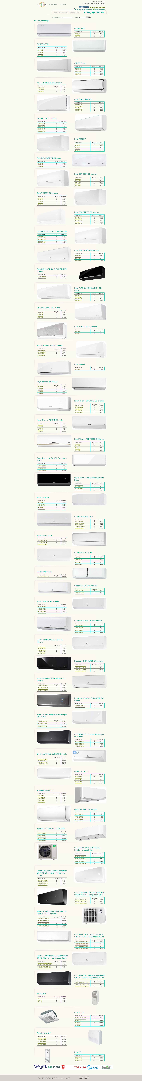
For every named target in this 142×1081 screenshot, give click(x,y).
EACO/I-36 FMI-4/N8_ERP (43, 925)
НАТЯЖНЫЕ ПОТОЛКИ (67, 12)
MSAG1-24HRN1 (41, 802)
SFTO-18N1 (40, 54)
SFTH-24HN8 (78, 74)
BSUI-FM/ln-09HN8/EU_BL (81, 899)
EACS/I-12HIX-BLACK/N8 (80, 667)
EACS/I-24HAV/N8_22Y (43, 690)
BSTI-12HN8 (40, 201)
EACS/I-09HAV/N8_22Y (43, 685)
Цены (81, 1078)
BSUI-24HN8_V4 (78, 300)
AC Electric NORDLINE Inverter (49, 83)
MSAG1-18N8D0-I (79, 819)
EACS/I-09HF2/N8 (41, 648)
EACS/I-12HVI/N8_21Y (43, 760)
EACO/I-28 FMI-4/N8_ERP (43, 923)
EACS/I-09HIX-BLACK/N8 (80, 666)
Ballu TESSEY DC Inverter (47, 193)
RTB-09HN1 (40, 388)
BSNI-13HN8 (77, 333)
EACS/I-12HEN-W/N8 (42, 723)
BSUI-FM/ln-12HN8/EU (42, 881)
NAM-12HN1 (77, 36)
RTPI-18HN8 (77, 449)
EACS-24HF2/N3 (78, 564)
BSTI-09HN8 (40, 199)
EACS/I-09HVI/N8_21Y (43, 759)
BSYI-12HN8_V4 (78, 220)
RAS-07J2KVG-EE (42, 833)
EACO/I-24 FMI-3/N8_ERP (43, 922)
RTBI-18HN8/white (42, 468)
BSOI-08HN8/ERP (41, 236)
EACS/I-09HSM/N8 (79, 627)
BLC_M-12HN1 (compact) (80, 1017)
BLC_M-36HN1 (78, 1022)
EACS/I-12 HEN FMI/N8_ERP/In (82, 984)
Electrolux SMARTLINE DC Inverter (88, 621)
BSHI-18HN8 (40, 316)
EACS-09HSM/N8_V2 (79, 523)
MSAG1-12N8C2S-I (79, 817)
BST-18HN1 (77, 149)
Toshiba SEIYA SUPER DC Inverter (51, 829)
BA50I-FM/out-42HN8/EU (80, 863)
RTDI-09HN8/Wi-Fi (79, 407)
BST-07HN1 (77, 144)
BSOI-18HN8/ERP (41, 241)
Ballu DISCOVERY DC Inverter (49, 158)
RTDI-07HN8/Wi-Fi (79, 405)
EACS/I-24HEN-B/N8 (79, 746)
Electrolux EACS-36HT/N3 (43, 576)
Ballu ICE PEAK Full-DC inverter (49, 346)
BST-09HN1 (77, 145)
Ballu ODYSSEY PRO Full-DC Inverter (52, 231)
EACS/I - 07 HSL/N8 (79, 590)
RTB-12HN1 (40, 390)
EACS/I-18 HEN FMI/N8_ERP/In (82, 986)
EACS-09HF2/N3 (78, 559)
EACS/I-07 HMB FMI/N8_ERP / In (45, 963)
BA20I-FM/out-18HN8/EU (80, 856)
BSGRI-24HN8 (78, 260)
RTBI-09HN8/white (42, 465)
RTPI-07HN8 (77, 444)
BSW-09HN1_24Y (41, 125)
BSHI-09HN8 (40, 312)
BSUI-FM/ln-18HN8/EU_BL (81, 903)
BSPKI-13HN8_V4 (41, 352)
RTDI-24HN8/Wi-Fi (79, 412)
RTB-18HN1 (40, 391)
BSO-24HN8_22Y (78, 110)
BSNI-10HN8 (77, 331)
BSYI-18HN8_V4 (78, 222)
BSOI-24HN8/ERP (41, 242)
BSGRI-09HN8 (78, 255)
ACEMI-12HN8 (41, 91)
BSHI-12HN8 (40, 314)
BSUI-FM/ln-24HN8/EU (42, 885)
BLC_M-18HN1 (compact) (80, 1019)
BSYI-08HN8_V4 (78, 217)
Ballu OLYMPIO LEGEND (47, 118)
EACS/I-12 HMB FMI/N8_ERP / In (45, 966)
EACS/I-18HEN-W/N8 (42, 725)
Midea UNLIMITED (81, 771)
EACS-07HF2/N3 (78, 557)
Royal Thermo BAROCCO (47, 382)
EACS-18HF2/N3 (78, 562)
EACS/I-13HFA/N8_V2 (80, 707)
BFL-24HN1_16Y (78, 1057)
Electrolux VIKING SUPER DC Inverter (52, 754)
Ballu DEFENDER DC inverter (48, 308)
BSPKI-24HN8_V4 (41, 355)
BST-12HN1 (77, 147)
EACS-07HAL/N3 (41, 502)
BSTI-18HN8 (40, 203)
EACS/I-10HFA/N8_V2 (80, 705)
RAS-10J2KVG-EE (42, 835)
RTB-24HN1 (40, 393)
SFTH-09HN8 (78, 69)
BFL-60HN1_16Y (78, 1060)
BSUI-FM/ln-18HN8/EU (42, 883)
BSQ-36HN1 (77, 369)
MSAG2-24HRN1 (78, 783)
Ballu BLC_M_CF (44, 1033)
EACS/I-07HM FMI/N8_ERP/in (81, 941)
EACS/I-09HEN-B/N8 (79, 741)
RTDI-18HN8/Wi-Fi (79, 410)
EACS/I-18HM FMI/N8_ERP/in (81, 946)
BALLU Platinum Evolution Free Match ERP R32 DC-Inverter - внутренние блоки (52, 873)
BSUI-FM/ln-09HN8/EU (42, 880)
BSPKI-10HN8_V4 (41, 350)
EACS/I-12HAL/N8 (42, 609)
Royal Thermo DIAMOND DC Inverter (89, 401)
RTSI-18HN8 (40, 429)
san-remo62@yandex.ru (97, 7)
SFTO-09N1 (40, 50)
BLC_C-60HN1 (78, 1025)
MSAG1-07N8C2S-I (79, 814)
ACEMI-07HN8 (41, 87)
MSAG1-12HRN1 (41, 798)
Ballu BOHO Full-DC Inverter (85, 327)
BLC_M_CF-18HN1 (42, 1038)
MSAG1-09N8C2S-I (79, 816)
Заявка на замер (100, 9)
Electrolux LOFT (43, 497)
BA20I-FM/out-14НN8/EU (80, 855)
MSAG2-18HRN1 (78, 781)
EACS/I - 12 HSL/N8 (79, 594)
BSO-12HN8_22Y (78, 107)
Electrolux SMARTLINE (83, 517)
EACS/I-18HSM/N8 (79, 630)
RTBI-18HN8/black (79, 488)
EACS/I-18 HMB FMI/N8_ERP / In (45, 967)
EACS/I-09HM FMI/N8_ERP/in (81, 943)
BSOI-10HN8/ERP (41, 237)
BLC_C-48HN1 (78, 1024)
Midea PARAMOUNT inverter (85, 810)
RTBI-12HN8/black (79, 486)
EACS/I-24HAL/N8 (42, 613)
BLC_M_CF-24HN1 (42, 1039)
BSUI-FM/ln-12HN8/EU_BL (81, 901)
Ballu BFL (78, 1052)
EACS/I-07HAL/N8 (42, 606)
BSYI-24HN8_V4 (78, 223)
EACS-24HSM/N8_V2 (79, 528)
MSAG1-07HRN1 (41, 795)
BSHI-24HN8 (40, 317)
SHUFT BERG (42, 44)
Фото (86, 1078)
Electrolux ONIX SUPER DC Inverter (88, 661)
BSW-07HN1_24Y (41, 123)
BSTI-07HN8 (40, 198)
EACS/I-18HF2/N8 (41, 651)
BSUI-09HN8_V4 (78, 295)
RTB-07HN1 (40, 386)
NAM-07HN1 (77, 33)
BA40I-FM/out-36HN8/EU (80, 861)
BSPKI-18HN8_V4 (41, 353)
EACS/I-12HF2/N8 (41, 650)
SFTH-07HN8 (78, 68)
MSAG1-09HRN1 (41, 797)
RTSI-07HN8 (40, 425)
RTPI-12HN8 (77, 447)
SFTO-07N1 (40, 49)
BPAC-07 (40, 998)
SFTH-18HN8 (78, 73)
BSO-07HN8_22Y (78, 104)
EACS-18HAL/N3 (41, 507)
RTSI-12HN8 (40, 428)
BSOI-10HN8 (78, 180)
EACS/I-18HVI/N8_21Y (43, 762)
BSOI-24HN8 (78, 185)
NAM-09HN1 (77, 35)
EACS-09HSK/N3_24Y (42, 542)
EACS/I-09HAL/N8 (42, 608)
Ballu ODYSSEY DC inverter (85, 174)
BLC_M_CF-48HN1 (42, 1043)
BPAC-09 (40, 1000)
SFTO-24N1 (40, 55)
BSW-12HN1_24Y (41, 126)
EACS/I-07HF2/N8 (41, 647)
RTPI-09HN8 (77, 445)
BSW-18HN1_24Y (41, 128)
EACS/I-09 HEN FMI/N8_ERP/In (82, 982)
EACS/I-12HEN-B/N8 (79, 743)
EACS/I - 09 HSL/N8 (79, 592)
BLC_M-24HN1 (78, 1020)
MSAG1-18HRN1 (41, 800)
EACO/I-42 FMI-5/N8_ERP (43, 926)
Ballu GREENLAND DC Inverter (86, 250)
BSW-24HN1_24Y (41, 129)
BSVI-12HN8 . (41, 166)
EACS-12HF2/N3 (78, 561)
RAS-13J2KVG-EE (42, 837)
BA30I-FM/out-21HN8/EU (80, 858)
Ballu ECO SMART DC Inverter (86, 212)
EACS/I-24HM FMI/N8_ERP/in (81, 948)
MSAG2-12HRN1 (78, 779)
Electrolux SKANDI (44, 536)
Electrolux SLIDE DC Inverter (85, 586)
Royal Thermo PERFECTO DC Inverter (89, 439)
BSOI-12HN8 (78, 182)
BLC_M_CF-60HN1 (42, 1044)
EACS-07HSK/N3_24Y (42, 540)
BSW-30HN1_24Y (41, 131)
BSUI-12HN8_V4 (78, 297)
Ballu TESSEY (80, 139)
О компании (53, 4)
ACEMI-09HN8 (41, 89)
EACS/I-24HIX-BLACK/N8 (80, 671)
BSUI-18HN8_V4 (78, 298)
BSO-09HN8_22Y (78, 106)
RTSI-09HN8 (40, 426)
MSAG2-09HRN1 (78, 778)
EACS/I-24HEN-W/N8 (42, 726)
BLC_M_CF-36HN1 (42, 1041)
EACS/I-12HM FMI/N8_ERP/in (81, 945)
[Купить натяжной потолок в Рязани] (42, 8)
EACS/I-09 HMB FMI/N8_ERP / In (45, 964)
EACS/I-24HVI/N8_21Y (43, 763)
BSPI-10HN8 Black (42, 276)
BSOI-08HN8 (78, 179)
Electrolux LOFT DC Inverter (48, 601)
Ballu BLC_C (79, 1012)
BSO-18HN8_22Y (78, 109)
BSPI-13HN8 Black (42, 278)
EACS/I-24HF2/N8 (41, 653)
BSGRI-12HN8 (78, 257)
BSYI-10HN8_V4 (78, 218)
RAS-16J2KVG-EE (42, 838)
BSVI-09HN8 (40, 164)
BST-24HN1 (77, 150)
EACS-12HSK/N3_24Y (42, 544)
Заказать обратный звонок (84, 9)
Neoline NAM (79, 28)
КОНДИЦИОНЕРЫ (94, 12)
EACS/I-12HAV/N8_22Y (43, 687)
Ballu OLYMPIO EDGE (83, 99)
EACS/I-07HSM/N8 (79, 625)
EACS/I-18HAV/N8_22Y (43, 689)
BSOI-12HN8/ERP (41, 239)
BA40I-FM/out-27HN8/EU (80, 860)
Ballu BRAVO (79, 364)
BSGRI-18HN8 (78, 258)
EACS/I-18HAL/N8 (42, 611)
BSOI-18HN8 (78, 183)
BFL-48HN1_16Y (78, 1058)
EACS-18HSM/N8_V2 (79, 526)
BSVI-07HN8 (40, 163)
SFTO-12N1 (40, 52)
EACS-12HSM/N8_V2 (79, 524)
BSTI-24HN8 (40, 204)
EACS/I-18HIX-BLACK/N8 (80, 669)
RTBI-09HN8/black (79, 485)
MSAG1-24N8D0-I (79, 821)
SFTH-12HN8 (78, 71)
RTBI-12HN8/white (42, 467)
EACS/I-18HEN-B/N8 (79, 744)
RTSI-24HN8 (40, 431)
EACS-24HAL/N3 (41, 509)
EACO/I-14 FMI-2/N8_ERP (43, 918)
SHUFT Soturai (80, 63)
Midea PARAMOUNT (45, 790)
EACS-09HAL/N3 (41, 504)
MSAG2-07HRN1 (78, 776)
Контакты (63, 4)
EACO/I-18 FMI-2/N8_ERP (43, 920)
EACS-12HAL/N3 (41, 505)
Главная (81, 1076)
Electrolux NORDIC (44, 572)
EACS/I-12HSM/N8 (79, 629)
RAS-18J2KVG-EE (42, 840)
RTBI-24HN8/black (79, 490)
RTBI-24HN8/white (42, 470)
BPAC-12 (40, 1001)
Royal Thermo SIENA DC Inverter (50, 420)
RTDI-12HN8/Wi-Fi (79, 409)
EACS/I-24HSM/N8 (79, 632)
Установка (87, 1076)
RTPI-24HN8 (77, 450)
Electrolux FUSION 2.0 (83, 553)
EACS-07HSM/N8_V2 (79, 521)
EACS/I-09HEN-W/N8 (42, 721)
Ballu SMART (42, 993)
